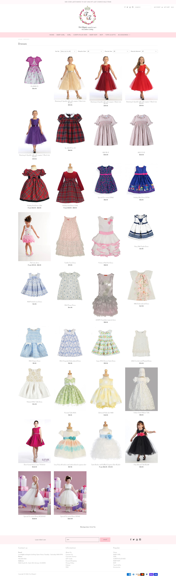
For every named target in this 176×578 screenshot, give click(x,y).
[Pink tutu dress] (34, 236)
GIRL (69, 35)
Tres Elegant (32, 574)
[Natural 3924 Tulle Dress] (34, 383)
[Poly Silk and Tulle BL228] (141, 441)
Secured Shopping (71, 561)
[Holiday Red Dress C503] (70, 183)
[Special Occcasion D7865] (106, 179)
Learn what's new (40, 539)
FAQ (67, 567)
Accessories (123, 35)
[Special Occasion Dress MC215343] (34, 493)
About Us (69, 552)
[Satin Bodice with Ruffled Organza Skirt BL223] (106, 441)
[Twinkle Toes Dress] (70, 236)
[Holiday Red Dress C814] (34, 183)
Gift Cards (69, 558)
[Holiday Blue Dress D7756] (141, 179)
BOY (101, 35)
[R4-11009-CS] (34, 70)
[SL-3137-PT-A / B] (70, 128)
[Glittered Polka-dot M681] (106, 389)
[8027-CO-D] (141, 130)
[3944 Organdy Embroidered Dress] (70, 343)
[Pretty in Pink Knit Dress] (106, 236)
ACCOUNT (157, 7)
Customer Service (71, 556)
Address (21, 561)
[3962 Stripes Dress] (34, 343)
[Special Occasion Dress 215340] (70, 493)
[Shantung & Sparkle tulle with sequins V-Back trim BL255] (70, 78)
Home (52, 35)
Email (20, 552)
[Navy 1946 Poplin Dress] (141, 228)
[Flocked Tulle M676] (70, 389)
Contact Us (69, 554)
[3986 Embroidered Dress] (141, 285)
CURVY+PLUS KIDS (80, 35)
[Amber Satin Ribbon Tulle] (141, 389)
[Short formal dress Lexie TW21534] (34, 441)
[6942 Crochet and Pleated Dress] (141, 343)
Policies (68, 565)
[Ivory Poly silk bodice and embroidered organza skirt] (70, 441)
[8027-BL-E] (106, 130)
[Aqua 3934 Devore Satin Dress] (106, 343)
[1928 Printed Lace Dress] (34, 284)
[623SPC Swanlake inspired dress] (106, 293)
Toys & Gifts (110, 35)
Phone (20, 556)
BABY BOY (93, 35)
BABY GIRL (61, 35)
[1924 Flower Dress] (70, 286)
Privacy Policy (70, 563)
